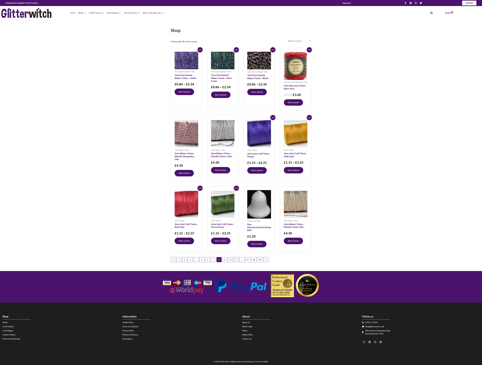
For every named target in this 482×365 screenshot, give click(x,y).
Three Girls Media (261, 362)
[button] (82, 13)
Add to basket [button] (293, 102)
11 (236, 259)
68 (254, 259)
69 (260, 259)
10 (230, 259)
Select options (184, 92)
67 (248, 259)
